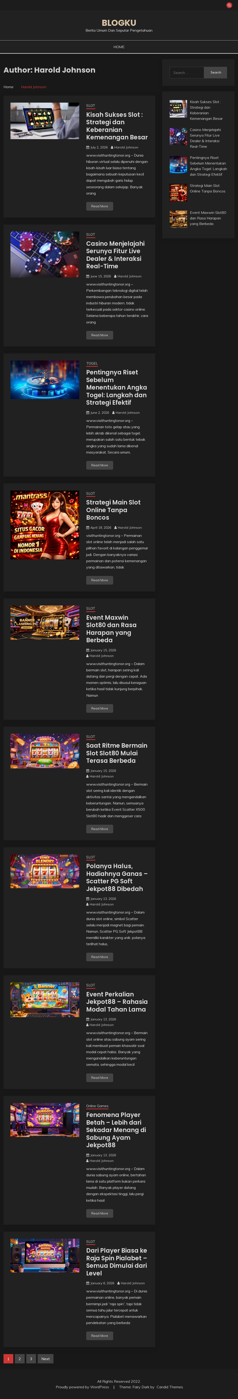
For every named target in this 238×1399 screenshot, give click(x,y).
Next (45, 1358)
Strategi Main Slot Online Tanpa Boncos (113, 510)
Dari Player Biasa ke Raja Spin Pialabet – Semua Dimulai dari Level (116, 1262)
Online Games (97, 1106)
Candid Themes (170, 1387)
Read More (99, 206)
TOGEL (92, 363)
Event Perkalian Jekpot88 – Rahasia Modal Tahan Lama (117, 1002)
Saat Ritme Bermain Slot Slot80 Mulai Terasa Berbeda (116, 753)
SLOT (90, 105)
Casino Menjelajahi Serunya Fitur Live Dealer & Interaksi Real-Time (115, 255)
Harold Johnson (126, 147)
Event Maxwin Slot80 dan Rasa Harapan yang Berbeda (111, 629)
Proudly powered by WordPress (83, 1387)
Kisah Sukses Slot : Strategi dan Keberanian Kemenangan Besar (117, 126)
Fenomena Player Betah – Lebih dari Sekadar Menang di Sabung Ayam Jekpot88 (116, 1130)
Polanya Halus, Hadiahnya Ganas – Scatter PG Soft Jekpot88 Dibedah (117, 877)
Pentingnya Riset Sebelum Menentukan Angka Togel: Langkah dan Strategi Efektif (116, 387)
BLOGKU (119, 23)
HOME (119, 46)
